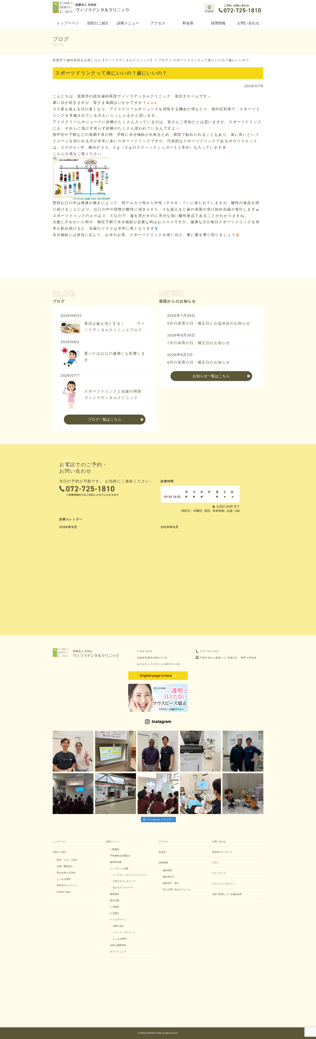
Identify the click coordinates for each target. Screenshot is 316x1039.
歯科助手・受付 (171, 883)
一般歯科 (114, 849)
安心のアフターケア (123, 887)
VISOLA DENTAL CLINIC (151, 1033)
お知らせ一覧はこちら (211, 376)
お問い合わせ (248, 23)
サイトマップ (219, 873)
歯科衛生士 (168, 876)
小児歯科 (114, 907)
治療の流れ (118, 926)
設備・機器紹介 (65, 866)
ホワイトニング (118, 951)
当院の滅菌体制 (118, 945)
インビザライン (118, 919)
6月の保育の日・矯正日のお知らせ (198, 362)
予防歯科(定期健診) (120, 855)
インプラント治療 (119, 868)
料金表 (188, 23)
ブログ (215, 862)
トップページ (67, 23)
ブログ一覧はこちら (104, 419)
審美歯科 (114, 894)
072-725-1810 (209, 651)
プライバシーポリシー (223, 883)
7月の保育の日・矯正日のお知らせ (198, 343)
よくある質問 (64, 879)
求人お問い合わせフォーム (177, 889)
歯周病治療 (115, 862)
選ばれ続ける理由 (66, 872)
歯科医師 (167, 870)
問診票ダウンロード (67, 885)
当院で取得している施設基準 (227, 894)
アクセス (158, 23)
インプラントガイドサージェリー (130, 875)
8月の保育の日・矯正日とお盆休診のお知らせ (208, 323)
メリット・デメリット (124, 932)
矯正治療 (114, 900)
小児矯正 (114, 913)
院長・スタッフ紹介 (67, 859)
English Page (63, 891)
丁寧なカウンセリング (124, 881)
